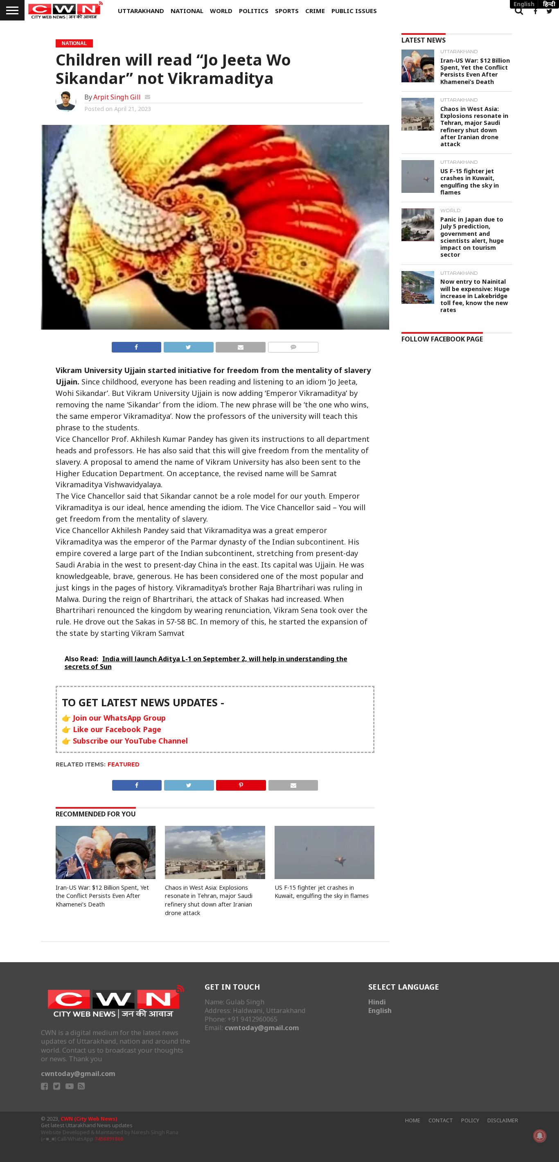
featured (124, 764)
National (187, 11)
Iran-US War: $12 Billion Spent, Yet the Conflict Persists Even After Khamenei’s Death (102, 896)
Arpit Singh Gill (117, 97)
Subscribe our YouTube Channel (130, 741)
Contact (440, 1120)
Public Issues (354, 11)
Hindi (377, 1001)
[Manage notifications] (539, 1135)
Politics (253, 11)
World (221, 11)
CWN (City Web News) (89, 1118)
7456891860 (109, 1138)
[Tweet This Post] (188, 345)
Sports (287, 11)
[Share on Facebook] (137, 345)
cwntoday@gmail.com (78, 1073)
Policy (470, 1120)
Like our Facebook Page (117, 729)
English (380, 1010)
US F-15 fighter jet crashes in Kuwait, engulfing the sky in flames (322, 892)
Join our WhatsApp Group (119, 718)
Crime (315, 11)
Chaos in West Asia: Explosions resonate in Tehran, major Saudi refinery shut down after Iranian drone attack (208, 900)
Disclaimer (502, 1120)
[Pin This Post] (241, 784)
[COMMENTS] (293, 345)
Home (412, 1120)
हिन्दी (549, 4)
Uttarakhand (141, 11)
